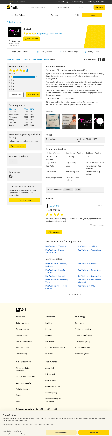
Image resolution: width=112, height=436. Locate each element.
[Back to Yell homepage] (12, 7)
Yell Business (21, 2)
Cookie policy (50, 380)
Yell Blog (80, 316)
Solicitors (49, 353)
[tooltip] (78, 15)
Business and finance (83, 335)
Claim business (24, 200)
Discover (50, 316)
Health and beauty (82, 347)
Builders (48, 323)
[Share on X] (103, 59)
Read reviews (16, 95)
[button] (41, 15)
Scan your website (23, 383)
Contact (19, 395)
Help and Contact (23, 347)
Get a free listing (77, 2)
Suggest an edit (17, 146)
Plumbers (49, 329)
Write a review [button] (33, 95)
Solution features (23, 389)
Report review (98, 225)
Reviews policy (51, 392)
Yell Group (51, 361)
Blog (81, 7)
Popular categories (35, 7)
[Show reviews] (17, 71)
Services (20, 316)
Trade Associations (24, 341)
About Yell (49, 368)
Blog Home (79, 323)
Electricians (50, 341)
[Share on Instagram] (48, 409)
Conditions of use (52, 386)
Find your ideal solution (25, 377)
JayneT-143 (54, 206)
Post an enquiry (22, 329)
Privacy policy (50, 374)
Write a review (56, 33)
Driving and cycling (82, 341)
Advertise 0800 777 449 (95, 2)
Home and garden (82, 353)
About (18, 401)
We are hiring (21, 353)
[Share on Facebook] (99, 59)
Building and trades (83, 329)
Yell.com (10, 2)
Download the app (62, 2)
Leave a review (22, 335)
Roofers (48, 335)
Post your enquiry (62, 7)
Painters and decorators (55, 347)
